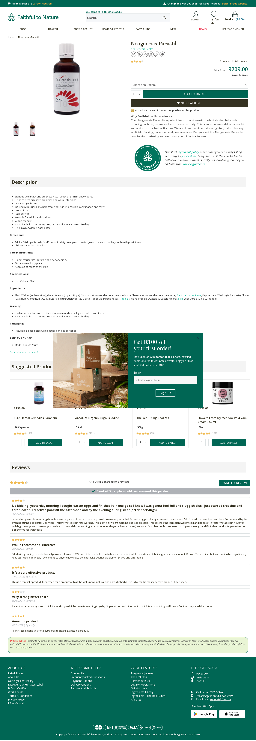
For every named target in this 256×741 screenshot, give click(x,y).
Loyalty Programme (143, 684)
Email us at (213, 699)
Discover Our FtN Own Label (25, 684)
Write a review (235, 483)
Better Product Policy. (235, 3)
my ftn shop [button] (214, 21)
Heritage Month (233, 29)
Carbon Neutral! (42, 3)
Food (23, 29)
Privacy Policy (16, 699)
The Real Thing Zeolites (152, 418)
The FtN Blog (139, 677)
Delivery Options (81, 684)
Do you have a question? (24, 352)
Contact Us (77, 673)
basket (235, 19)
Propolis (123, 298)
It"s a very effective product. (33, 573)
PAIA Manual (16, 703)
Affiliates (136, 699)
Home (11, 37)
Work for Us (15, 692)
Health (53, 29)
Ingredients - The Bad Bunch (148, 696)
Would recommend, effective (33, 545)
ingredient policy (188, 152)
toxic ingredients (193, 164)
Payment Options (81, 681)
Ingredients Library (142, 692)
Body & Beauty (83, 29)
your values (188, 156)
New (173, 29)
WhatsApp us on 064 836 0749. (214, 696)
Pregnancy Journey (142, 673)
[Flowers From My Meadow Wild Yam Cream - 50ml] (223, 392)
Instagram (203, 677)
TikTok (200, 681)
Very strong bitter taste (30, 597)
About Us (13, 677)
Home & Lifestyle (113, 29)
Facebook (202, 673)
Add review (241, 61)
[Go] (164, 17)
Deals (203, 29)
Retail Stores (15, 673)
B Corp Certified (17, 688)
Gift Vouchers (139, 688)
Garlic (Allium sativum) (189, 295)
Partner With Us (140, 681)
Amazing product (25, 621)
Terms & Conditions (20, 696)
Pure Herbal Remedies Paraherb (35, 418)
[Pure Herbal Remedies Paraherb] (39, 392)
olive (180, 298)
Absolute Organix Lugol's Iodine (97, 418)
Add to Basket (44, 442)
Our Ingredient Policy (20, 681)
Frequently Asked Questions (88, 677)
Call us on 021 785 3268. (210, 692)
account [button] (196, 19)
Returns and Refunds (83, 688)
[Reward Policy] (132, 110)
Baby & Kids (143, 29)
